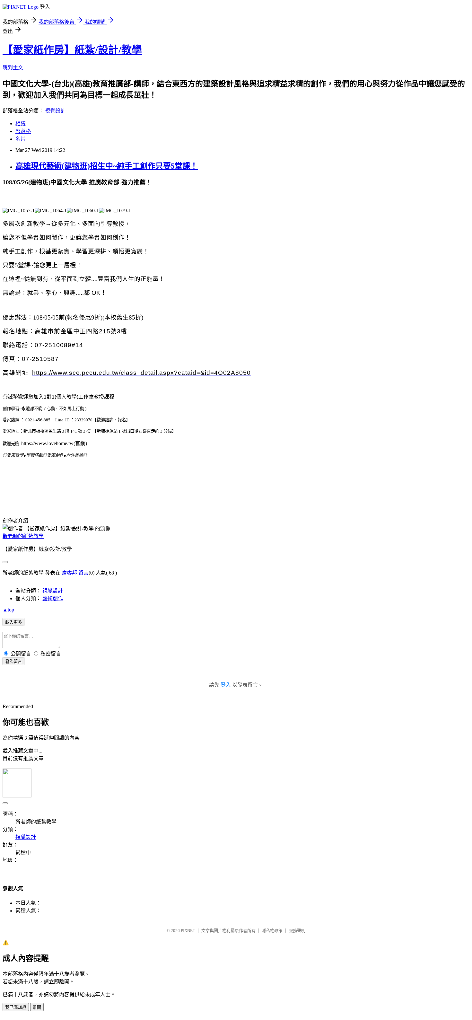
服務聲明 (297, 930)
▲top (8, 609)
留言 (83, 573)
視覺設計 (55, 110)
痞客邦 (69, 573)
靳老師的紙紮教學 (23, 536)
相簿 (20, 123)
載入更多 (13, 622)
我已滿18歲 (15, 1007)
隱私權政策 (272, 930)
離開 (37, 1007)
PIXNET (188, 930)
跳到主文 (13, 67)
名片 (20, 139)
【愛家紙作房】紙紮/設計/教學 (72, 50)
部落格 (23, 131)
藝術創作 (52, 598)
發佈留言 (13, 661)
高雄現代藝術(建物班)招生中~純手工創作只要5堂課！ (106, 166)
